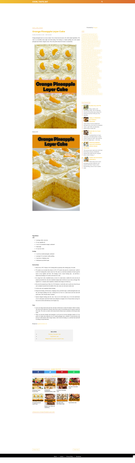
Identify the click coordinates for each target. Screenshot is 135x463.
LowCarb (99, 61)
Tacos (95, 89)
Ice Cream (84, 59)
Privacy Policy (69, 456)
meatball (94, 66)
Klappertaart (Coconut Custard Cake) (54, 338)
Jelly (97, 59)
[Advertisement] (67, 15)
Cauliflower (96, 43)
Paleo (89, 71)
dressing (90, 55)
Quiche (97, 75)
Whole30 (99, 93)
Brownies (91, 41)
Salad (93, 77)
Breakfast (84, 41)
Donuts (84, 55)
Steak (99, 87)
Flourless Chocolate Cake (54, 334)
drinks (95, 55)
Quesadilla (91, 75)
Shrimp (95, 82)
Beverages (85, 39)
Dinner (95, 52)
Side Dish (84, 84)
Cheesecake (90, 46)
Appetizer (90, 34)
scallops (84, 82)
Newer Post (36, 449)
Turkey (84, 93)
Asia (95, 34)
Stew (83, 89)
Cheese (84, 46)
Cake (83, 43)
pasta (99, 71)
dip (99, 52)
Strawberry (89, 89)
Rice (83, 77)
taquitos (84, 91)
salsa (83, 80)
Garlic (99, 57)
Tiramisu (90, 91)
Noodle (97, 68)
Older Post (76, 449)
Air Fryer (84, 34)
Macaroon (89, 64)
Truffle (96, 91)
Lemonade (92, 61)
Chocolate (85, 48)
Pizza (86, 73)
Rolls (87, 77)
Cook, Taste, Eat (40, 1)
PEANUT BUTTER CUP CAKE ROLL (49, 407)
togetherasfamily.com (42, 323)
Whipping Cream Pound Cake (36, 391)
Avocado (91, 36)
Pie (83, 73)
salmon (99, 77)
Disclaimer (78, 456)
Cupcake (84, 52)
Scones (90, 82)
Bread (95, 39)
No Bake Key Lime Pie (95, 105)
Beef (96, 36)
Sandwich (89, 80)
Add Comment (48, 34)
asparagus (85, 36)
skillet (90, 84)
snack (90, 87)
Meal (89, 66)
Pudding (96, 73)
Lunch (83, 64)
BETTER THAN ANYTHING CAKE (60, 403)
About (55, 456)
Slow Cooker (96, 84)
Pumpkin (84, 75)
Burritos (97, 41)
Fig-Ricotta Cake (54, 336)
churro (91, 48)
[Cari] (102, 1)
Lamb (87, 61)
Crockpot (98, 50)
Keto (83, 61)
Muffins (84, 68)
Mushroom (90, 68)
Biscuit (91, 39)
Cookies (93, 50)
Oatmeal (84, 71)
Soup (95, 87)
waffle (94, 93)
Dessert (90, 52)
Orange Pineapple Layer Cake (36, 403)
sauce (94, 80)
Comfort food (86, 50)
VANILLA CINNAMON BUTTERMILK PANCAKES (94, 119)
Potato (91, 73)
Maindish (96, 64)
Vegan (88, 93)
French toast (93, 57)
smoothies (85, 87)
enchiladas (85, 57)
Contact (61, 456)
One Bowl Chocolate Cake (61, 391)
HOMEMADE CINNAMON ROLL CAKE (49, 391)
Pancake (94, 71)
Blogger (95, 27)
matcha (84, 66)
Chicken (97, 46)
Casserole (88, 43)
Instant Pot (91, 59)
